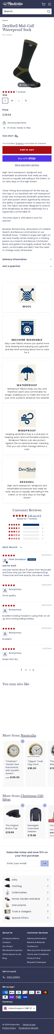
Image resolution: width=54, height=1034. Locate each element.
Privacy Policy (33, 958)
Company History (10, 938)
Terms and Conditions (38, 954)
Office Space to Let (11, 954)
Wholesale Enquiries (12, 950)
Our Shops (7, 946)
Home (5, 20)
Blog (4, 958)
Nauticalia (28, 735)
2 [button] (25, 670)
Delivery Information (37, 938)
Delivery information (14, 259)
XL (26, 100)
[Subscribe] (43, 1024)
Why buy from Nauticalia (39, 950)
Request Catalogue (36, 962)
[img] (8, 555)
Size (4, 95)
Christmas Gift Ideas (22, 797)
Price (5, 109)
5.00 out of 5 (34, 515)
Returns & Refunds (36, 942)
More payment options (27, 165)
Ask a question (11, 266)
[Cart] (43, 4)
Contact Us (32, 946)
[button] (9, 91)
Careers (6, 942)
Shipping (20, 143)
